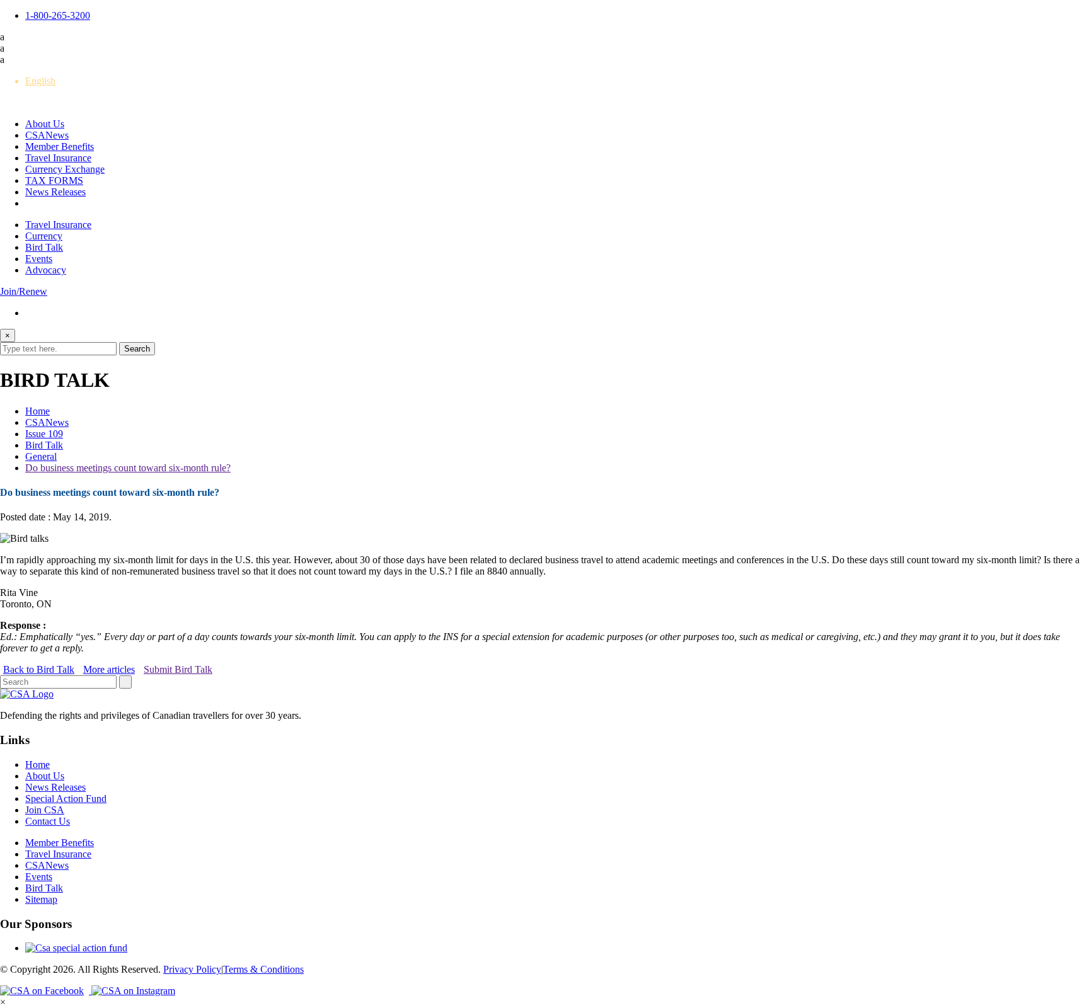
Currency (43, 236)
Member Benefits (59, 146)
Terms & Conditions (263, 969)
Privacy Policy (192, 969)
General (41, 456)
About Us (44, 123)
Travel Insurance (58, 157)
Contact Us (47, 821)
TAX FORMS (54, 180)
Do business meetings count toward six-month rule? (128, 467)
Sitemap (41, 899)
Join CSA (44, 810)
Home (37, 411)
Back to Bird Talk (38, 669)
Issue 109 (44, 433)
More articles (109, 669)
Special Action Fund (66, 798)
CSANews (47, 135)
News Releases (55, 191)
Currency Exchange (65, 169)
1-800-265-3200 (57, 15)
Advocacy (45, 270)
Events (38, 258)
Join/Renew (23, 291)
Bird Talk (44, 247)
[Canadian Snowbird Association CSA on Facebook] (45, 990)
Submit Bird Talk (178, 669)
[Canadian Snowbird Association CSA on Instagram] (133, 990)
